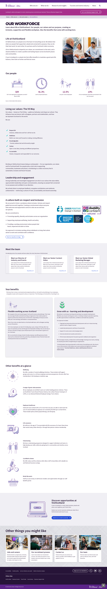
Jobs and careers (23, 17)
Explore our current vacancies (60, 517)
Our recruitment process (40, 552)
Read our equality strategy (14, 237)
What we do (45, 6)
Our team (83, 552)
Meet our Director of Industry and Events (18, 259)
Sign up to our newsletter (80, 570)
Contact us (60, 552)
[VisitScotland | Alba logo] (13, 5)
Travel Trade (23, 579)
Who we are (34, 6)
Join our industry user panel (26, 571)
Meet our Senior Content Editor (52, 259)
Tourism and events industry (79, 6)
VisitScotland (8, 579)
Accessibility (8, 571)
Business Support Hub (39, 579)
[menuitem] (34, 6)
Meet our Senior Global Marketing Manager (84, 259)
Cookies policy (15, 571)
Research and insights (59, 6)
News (94, 6)
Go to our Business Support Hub (90, 12)
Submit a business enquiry (39, 571)
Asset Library (30, 579)
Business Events (16, 579)
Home (7, 17)
